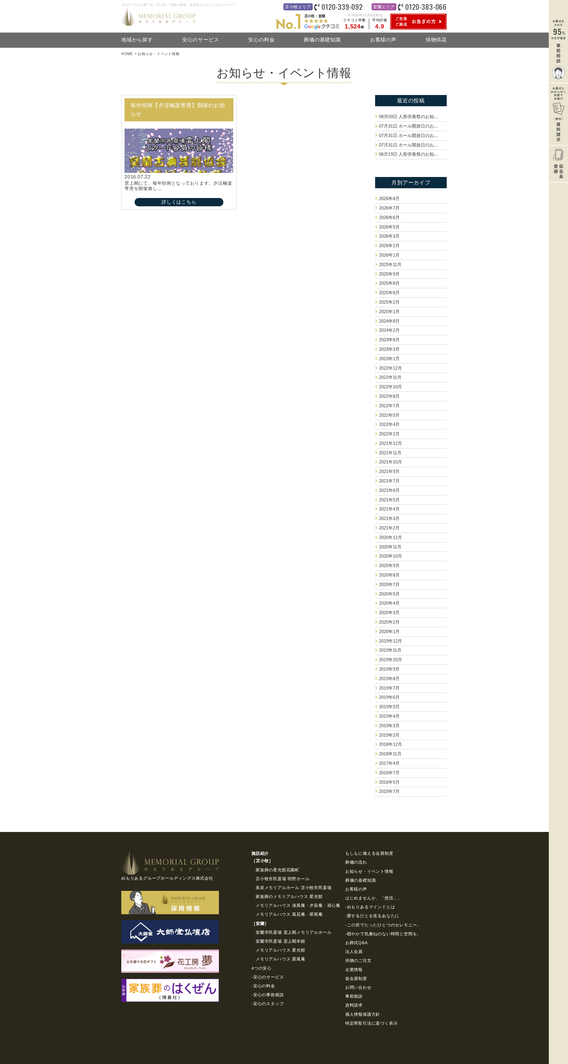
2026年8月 (389, 198)
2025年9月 (389, 273)
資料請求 (354, 1005)
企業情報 (354, 969)
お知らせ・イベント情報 (369, 871)
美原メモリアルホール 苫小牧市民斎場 (293, 887)
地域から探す (137, 40)
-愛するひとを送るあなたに (372, 915)
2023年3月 (389, 349)
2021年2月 (389, 527)
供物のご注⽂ (358, 960)
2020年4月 (389, 603)
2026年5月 (389, 226)
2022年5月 (389, 415)
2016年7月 (389, 772)
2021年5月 (389, 499)
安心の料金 (261, 40)
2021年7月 (389, 480)
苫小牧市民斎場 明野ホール (282, 878)
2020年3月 (389, 612)
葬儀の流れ (356, 862)
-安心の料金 (263, 985)
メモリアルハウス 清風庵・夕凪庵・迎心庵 (298, 905)
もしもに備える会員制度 (369, 853)
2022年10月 (390, 386)
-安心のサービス (267, 977)
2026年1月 (389, 254)
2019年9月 (389, 669)
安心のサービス (200, 40)
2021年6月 (389, 490)
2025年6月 (389, 292)
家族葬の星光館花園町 (277, 869)
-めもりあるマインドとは (370, 906)
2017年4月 (389, 763)
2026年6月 (389, 217)
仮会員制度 (356, 978)
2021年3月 (389, 518)
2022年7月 (389, 405)
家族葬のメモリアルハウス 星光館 (289, 896)
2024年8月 (389, 320)
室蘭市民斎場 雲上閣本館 (280, 941)
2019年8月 (389, 678)
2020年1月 (389, 631)
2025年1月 (389, 311)
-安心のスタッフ (267, 1003)
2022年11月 (390, 377)
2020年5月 (389, 593)
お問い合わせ (358, 987)
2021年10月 (390, 461)
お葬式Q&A (356, 942)
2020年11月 (390, 546)
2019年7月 (389, 687)
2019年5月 (389, 706)
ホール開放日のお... (408, 125)
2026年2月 (389, 245)
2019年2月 (389, 735)
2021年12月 (390, 443)
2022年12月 (390, 368)
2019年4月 (389, 716)
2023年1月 (389, 358)
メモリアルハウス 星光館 (280, 950)
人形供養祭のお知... (408, 116)
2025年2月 (389, 302)
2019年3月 (389, 725)
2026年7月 (389, 207)
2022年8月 (389, 396)
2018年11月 (390, 753)
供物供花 (436, 40)
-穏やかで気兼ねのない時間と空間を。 (383, 933)
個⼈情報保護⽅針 (362, 1014)
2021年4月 (389, 508)
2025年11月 (390, 264)
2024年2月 (389, 330)
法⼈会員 (354, 951)
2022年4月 (389, 424)
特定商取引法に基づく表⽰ (371, 1023)
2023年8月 (389, 339)
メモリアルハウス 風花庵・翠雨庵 (289, 914)
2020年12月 (390, 537)
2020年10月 (390, 555)
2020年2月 (389, 621)
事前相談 (354, 996)
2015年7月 (389, 791)
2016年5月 (389, 782)
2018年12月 (390, 744)
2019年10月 (390, 659)
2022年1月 (389, 433)
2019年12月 (390, 640)
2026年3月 (389, 236)
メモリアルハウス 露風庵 (280, 959)
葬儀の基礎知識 (322, 40)
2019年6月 (389, 697)
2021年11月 (390, 452)
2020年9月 (389, 565)
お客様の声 (383, 40)
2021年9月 (389, 471)
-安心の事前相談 (267, 994)
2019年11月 (390, 650)
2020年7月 (389, 584)
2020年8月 (389, 574)
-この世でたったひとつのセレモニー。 (383, 925)
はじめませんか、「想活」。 (373, 898)
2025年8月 (389, 283)
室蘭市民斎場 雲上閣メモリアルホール (293, 932)
